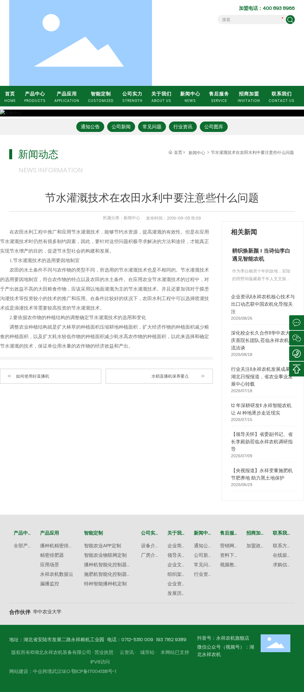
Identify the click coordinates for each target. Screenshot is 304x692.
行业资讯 (182, 126)
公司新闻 (121, 126)
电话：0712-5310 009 (130, 639)
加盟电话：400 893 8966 (267, 8)
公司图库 (213, 126)
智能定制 (101, 96)
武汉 (56, 671)
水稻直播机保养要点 (170, 376)
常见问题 (152, 126)
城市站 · (149, 652)
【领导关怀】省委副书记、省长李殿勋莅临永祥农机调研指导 (262, 442)
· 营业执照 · (104, 652)
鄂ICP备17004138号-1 (93, 671)
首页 (10, 96)
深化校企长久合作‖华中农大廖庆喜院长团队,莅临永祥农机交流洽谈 (263, 340)
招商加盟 (249, 96)
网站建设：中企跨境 (30, 671)
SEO (65, 671)
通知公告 (90, 126)
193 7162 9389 (171, 639)
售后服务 (219, 96)
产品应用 (66, 96)
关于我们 (161, 96)
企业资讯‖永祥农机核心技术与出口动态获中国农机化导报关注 (263, 304)
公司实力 (132, 96)
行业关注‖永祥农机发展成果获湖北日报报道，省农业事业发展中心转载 (263, 376)
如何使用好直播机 (32, 376)
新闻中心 (190, 96)
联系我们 (281, 96)
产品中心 (35, 96)
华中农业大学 (47, 611)
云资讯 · (128, 652)
